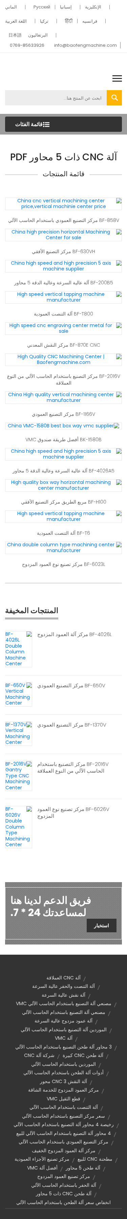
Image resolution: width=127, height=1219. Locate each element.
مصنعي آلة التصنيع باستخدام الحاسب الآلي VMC (63, 1003)
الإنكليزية (93, 7)
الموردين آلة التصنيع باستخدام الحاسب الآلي (64, 1029)
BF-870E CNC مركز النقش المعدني (63, 345)
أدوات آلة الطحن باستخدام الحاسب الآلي (63, 1072)
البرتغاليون (38, 35)
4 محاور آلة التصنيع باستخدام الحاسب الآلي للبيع (63, 1133)
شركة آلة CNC (39, 1055)
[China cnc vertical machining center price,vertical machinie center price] (63, 203)
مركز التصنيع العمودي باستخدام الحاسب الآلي (63, 1141)
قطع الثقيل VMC (63, 1098)
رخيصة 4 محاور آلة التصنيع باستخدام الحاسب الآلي (64, 1124)
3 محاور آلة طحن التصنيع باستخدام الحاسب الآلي (63, 1046)
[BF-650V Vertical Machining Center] (18, 693)
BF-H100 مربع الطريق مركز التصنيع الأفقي (63, 502)
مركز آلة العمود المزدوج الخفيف (64, 1150)
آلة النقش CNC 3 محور (63, 1081)
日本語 (15, 35)
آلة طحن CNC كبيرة (83, 1055)
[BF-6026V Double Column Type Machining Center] (18, 826)
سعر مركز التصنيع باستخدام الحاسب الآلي (63, 1116)
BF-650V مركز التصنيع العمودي (71, 685)
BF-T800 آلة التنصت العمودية (63, 313)
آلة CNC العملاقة (63, 977)
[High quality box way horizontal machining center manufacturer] (63, 485)
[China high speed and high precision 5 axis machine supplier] (63, 265)
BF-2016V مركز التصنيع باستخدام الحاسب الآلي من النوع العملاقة (63, 379)
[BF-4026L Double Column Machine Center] (18, 648)
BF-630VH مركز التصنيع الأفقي (63, 251)
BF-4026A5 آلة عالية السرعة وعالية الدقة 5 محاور (63, 470)
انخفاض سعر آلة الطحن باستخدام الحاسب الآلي (63, 1202)
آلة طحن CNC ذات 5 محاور (63, 1193)
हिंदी (68, 21)
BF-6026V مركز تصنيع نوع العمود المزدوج (73, 812)
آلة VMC (63, 1038)
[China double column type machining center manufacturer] (63, 547)
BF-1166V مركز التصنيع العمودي (63, 414)
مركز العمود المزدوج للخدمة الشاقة (63, 1089)
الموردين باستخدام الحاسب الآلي (63, 1064)
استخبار (101, 925)
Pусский (42, 7)
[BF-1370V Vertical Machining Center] (18, 733)
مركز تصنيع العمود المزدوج (63, 1176)
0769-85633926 (27, 45)
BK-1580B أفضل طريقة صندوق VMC (63, 439)
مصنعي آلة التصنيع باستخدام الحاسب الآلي (63, 1012)
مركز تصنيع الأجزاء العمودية (42, 1159)
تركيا (44, 21)
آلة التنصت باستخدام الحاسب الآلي (63, 1107)
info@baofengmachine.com (85, 45)
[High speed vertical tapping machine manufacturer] (63, 296)
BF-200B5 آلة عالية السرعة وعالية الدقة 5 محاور (63, 282)
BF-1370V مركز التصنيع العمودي (71, 725)
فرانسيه (89, 21)
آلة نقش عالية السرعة (63, 995)
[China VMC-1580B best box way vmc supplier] (63, 425)
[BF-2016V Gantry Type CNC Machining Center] (18, 775)
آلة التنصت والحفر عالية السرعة (63, 986)
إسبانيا (66, 7)
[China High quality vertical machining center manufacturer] (63, 397)
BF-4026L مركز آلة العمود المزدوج (74, 634)
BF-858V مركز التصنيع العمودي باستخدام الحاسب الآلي (63, 220)
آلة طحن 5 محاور (83, 1167)
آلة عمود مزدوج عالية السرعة (63, 1020)
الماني (11, 7)
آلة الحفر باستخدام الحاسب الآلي (63, 1185)
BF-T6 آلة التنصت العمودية (63, 533)
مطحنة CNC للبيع (95, 1159)
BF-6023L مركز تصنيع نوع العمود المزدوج (63, 564)
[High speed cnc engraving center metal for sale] (63, 328)
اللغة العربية (16, 21)
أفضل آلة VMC (42, 1167)
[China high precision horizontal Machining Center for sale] (63, 234)
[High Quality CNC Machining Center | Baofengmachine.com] (63, 359)
